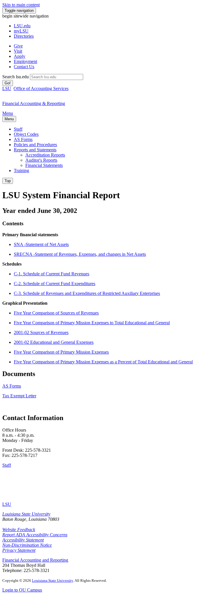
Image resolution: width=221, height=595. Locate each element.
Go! (8, 83)
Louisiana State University (26, 514)
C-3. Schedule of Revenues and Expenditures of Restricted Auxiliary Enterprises (87, 293)
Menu (7, 113)
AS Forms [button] (11, 386)
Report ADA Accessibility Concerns (34, 534)
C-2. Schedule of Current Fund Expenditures (54, 283)
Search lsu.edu (15, 76)
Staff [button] (6, 465)
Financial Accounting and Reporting (35, 560)
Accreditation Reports (45, 154)
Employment (25, 61)
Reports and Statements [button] (35, 149)
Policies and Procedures (35, 144)
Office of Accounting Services (41, 88)
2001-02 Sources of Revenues (41, 332)
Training (21, 170)
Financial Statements (44, 165)
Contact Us (24, 66)
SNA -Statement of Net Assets (41, 244)
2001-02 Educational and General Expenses (54, 342)
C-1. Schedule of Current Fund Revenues (51, 273)
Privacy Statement (18, 550)
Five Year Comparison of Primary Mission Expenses (61, 352)
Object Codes (26, 134)
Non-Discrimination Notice (27, 545)
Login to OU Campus (22, 590)
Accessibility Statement (23, 539)
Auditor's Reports (41, 160)
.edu (22, 25)
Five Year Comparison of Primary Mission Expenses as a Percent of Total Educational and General (103, 361)
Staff (18, 129)
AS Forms (23, 139)
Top (8, 181)
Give (18, 45)
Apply (19, 56)
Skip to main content (21, 4)
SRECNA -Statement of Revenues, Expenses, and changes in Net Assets (80, 254)
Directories (24, 36)
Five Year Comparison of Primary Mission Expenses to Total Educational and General (92, 322)
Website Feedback (18, 529)
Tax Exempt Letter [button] (19, 395)
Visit (18, 51)
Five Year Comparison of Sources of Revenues (56, 312)
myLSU (21, 30)
